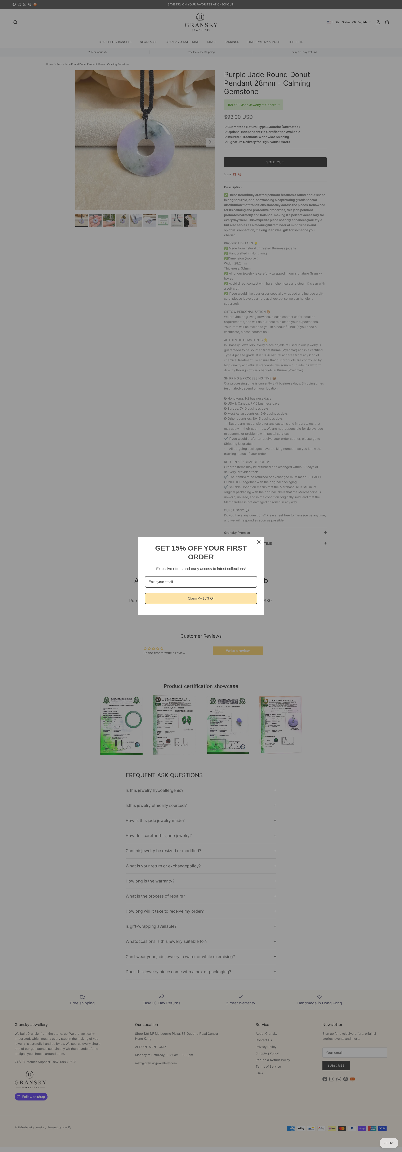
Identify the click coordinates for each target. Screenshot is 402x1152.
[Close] (259, 542)
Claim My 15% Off (201, 598)
